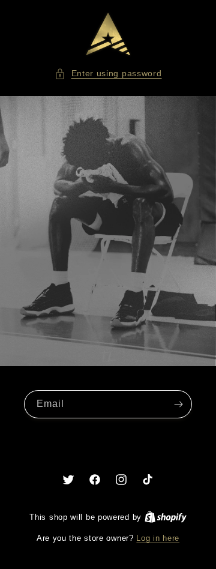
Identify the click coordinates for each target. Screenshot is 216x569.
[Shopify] (166, 517)
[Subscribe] (178, 404)
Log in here (157, 538)
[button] (108, 73)
